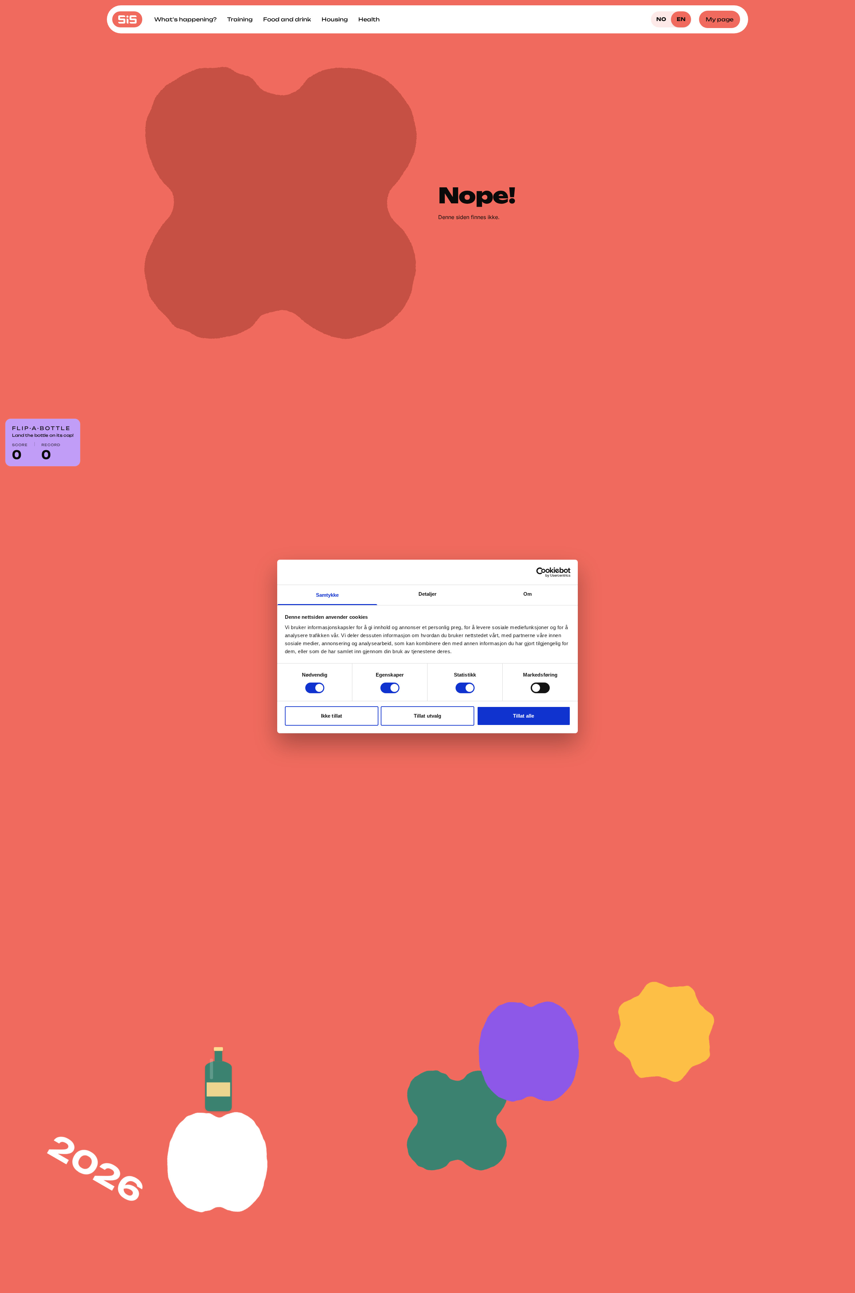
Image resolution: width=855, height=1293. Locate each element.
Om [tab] (527, 594)
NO (661, 19)
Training (239, 19)
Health (369, 19)
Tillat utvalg (427, 716)
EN (681, 19)
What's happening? (185, 19)
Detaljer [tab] (427, 594)
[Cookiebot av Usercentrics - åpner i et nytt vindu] (541, 572)
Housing (335, 19)
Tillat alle (523, 716)
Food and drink (287, 19)
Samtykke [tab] (327, 595)
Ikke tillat (331, 716)
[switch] (389, 688)
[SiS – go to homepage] (127, 19)
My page (719, 19)
